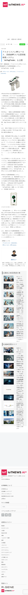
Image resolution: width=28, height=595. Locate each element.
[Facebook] (2, 514)
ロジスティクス (4, 528)
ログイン (16, 44)
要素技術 (6, 64)
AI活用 (19, 39)
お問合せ (3, 498)
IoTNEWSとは (4, 489)
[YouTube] (9, 514)
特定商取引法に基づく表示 (7, 496)
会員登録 (22, 44)
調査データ (3, 576)
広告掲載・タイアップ (6, 491)
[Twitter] (6, 514)
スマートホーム (4, 550)
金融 (2, 535)
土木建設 (3, 542)
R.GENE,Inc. (7, 479)
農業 (2, 540)
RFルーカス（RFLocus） (9, 71)
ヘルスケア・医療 (5, 537)
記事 (8, 39)
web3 (2, 574)
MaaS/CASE (4, 533)
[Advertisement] (14, 22)
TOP (1, 64)
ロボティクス (4, 559)
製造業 (2, 525)
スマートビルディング (6, 552)
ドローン (3, 571)
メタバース (3, 545)
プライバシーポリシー (6, 493)
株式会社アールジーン (13, 475)
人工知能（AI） (4, 557)
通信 (2, 562)
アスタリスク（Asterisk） (10, 243)
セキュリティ (4, 567)
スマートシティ (4, 547)
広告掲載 (3, 44)
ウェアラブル (4, 569)
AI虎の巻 (14, 39)
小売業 (2, 530)
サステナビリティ (5, 554)
